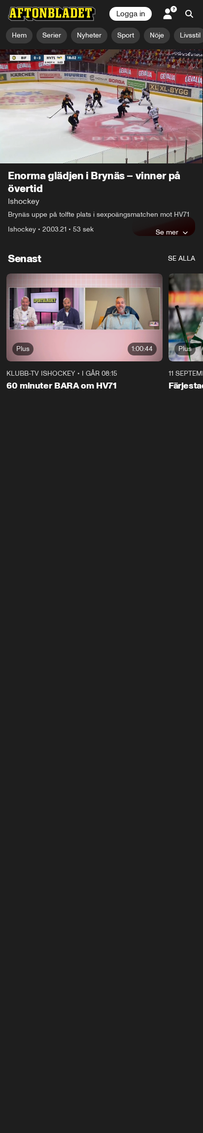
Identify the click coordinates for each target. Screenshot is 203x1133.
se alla (181, 258)
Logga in (130, 13)
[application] (101, 106)
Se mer (167, 232)
